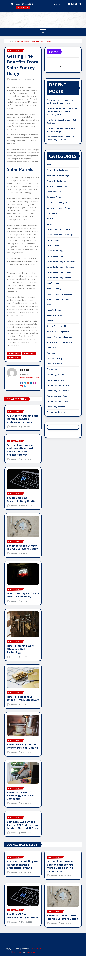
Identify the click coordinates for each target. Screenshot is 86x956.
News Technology (54, 310)
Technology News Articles (58, 385)
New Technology (54, 283)
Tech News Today (54, 358)
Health (50, 218)
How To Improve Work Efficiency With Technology (20, 649)
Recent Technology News (58, 326)
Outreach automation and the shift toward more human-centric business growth (20, 449)
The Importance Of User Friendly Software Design (22, 547)
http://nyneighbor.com (29, 377)
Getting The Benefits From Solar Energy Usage (32, 41)
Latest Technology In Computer (61, 261)
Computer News (54, 191)
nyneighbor (43, 18)
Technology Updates (56, 407)
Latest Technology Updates (59, 272)
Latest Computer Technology (60, 229)
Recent (50, 321)
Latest (50, 224)
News (49, 304)
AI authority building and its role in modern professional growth (23, 419)
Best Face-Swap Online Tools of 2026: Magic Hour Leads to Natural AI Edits (23, 825)
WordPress (36, 948)
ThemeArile (30, 952)
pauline (14, 79)
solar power (15, 357)
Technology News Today (57, 396)
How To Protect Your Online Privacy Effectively (23, 698)
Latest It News (53, 240)
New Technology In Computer (60, 294)
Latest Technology (55, 251)
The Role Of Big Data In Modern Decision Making (22, 746)
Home (8, 41)
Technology (52, 369)
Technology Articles (55, 374)
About (49, 165)
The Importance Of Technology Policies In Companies (20, 795)
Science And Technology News (60, 337)
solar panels (30, 353)
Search (54, 51)
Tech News (51, 347)
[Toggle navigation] (43, 31)
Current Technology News (58, 202)
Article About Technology (58, 170)
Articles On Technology (57, 181)
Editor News (17, 952)
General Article (53, 213)
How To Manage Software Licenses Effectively (23, 595)
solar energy (15, 353)
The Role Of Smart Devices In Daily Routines (22, 499)
